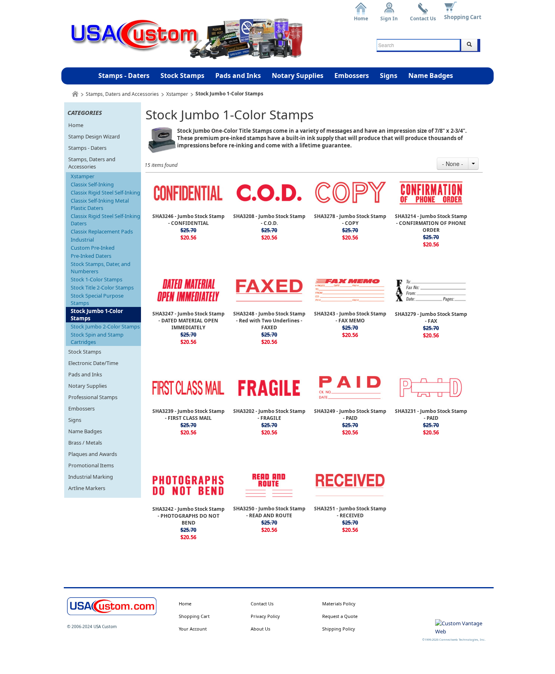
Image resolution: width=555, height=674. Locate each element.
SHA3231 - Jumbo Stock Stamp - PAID (431, 414)
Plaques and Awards (92, 454)
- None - (452, 164)
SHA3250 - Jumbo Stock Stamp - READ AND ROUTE (269, 512)
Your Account (193, 629)
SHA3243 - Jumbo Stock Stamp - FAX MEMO (350, 317)
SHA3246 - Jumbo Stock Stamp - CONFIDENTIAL (188, 220)
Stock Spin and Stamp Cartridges (97, 338)
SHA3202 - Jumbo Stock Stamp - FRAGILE (269, 414)
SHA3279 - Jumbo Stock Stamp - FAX (431, 317)
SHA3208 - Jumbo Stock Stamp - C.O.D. (269, 220)
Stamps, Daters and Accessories (122, 94)
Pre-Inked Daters (91, 255)
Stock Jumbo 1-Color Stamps (97, 314)
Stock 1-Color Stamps (96, 279)
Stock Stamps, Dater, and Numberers (100, 267)
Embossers (351, 75)
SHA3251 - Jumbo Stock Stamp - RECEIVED (350, 512)
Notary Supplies (297, 75)
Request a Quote (340, 616)
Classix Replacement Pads (102, 231)
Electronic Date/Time (93, 363)
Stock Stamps (182, 75)
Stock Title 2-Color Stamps (102, 287)
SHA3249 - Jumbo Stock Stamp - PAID (350, 414)
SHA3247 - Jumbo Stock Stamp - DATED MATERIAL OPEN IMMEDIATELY (188, 320)
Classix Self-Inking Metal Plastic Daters (100, 204)
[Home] (75, 94)
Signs (388, 75)
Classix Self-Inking (92, 184)
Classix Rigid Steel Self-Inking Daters (105, 219)
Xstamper (177, 94)
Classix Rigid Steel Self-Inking (105, 192)
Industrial (82, 239)
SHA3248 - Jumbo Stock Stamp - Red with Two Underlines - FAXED (269, 320)
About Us (260, 629)
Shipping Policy (338, 629)
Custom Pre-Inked (93, 247)
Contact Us (423, 15)
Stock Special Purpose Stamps (97, 299)
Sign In (389, 15)
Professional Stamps (92, 397)
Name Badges (430, 75)
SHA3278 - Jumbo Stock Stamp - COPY (350, 220)
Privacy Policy (265, 616)
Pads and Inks (238, 75)
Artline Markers (86, 488)
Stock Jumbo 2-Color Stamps (105, 326)
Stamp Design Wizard (94, 136)
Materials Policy (339, 604)
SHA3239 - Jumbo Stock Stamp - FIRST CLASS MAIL (188, 414)
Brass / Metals (85, 442)
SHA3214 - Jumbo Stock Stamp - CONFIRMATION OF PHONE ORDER (431, 223)
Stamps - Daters (124, 75)
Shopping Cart (462, 17)
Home (361, 15)
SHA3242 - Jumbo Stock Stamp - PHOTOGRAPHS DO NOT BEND (188, 516)
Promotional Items (91, 465)
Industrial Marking (90, 476)
